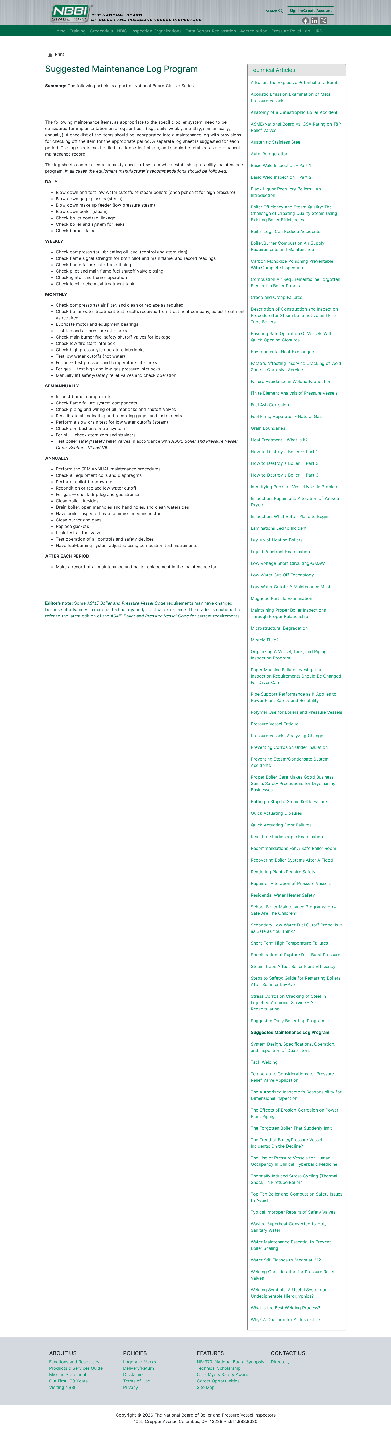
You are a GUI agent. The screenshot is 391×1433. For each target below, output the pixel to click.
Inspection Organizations (156, 31)
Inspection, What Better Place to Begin (289, 516)
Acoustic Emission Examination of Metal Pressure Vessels (291, 97)
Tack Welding (264, 1062)
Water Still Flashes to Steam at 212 (286, 1260)
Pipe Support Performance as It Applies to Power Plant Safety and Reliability (293, 697)
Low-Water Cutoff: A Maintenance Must (290, 586)
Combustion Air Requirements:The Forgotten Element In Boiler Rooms (295, 282)
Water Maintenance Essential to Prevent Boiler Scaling (291, 1245)
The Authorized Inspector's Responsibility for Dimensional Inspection (296, 1095)
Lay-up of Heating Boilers (276, 539)
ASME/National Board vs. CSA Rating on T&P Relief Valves (296, 127)
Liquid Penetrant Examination (280, 551)
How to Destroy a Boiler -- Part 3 (284, 475)
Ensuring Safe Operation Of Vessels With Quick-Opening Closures (291, 336)
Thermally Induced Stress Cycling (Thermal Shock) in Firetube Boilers (294, 1179)
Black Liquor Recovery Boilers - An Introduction (286, 192)
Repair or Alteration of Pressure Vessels (291, 883)
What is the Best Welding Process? (285, 1307)
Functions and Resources (74, 1361)
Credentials (101, 31)
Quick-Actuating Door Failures (281, 825)
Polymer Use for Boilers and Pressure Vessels (296, 712)
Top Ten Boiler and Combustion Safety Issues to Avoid (296, 1197)
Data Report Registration (211, 31)
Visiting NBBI (62, 1387)
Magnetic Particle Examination (281, 598)
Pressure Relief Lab (291, 31)
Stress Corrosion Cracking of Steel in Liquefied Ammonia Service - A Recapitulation (288, 1002)
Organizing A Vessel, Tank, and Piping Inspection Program (289, 655)
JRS (318, 31)
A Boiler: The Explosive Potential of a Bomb (295, 82)
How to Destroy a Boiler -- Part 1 (284, 451)
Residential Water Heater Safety (283, 895)
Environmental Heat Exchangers (283, 351)
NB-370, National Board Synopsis (230, 1361)
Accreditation (253, 31)
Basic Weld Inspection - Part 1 (281, 165)
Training (78, 31)
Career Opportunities (218, 1381)
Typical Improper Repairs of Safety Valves (293, 1212)
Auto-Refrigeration (269, 153)
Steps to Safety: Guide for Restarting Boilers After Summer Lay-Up (295, 981)
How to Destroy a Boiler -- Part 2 (284, 463)
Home (59, 31)
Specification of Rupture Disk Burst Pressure (295, 954)
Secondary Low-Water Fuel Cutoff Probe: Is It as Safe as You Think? (296, 928)
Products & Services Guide (76, 1368)
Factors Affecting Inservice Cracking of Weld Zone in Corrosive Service (296, 366)
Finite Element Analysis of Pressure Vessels (294, 393)
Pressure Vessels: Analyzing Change (287, 735)
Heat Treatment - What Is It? (279, 439)
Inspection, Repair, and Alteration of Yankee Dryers (295, 501)
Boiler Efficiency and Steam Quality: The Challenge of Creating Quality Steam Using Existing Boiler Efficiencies (294, 213)
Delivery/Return (138, 1368)
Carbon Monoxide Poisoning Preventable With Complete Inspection (292, 264)
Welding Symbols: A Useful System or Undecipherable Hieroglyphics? (289, 1293)
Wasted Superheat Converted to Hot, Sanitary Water (288, 1227)
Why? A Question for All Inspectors (286, 1319)
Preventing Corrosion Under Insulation (289, 747)
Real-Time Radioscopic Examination (287, 836)
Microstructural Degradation (279, 628)
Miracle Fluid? (264, 639)
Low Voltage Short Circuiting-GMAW (288, 563)
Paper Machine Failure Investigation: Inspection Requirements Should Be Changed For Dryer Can (296, 676)
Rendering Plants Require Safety (283, 871)
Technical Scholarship (218, 1368)
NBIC (122, 31)
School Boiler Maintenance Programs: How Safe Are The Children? (294, 910)
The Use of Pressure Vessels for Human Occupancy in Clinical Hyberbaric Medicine (294, 1161)
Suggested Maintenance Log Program (290, 1032)
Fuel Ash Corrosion (270, 404)
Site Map (206, 1387)
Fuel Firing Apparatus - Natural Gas (286, 416)
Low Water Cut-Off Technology (282, 575)
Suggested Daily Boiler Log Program (287, 1020)
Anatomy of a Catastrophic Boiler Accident (294, 112)
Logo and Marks (139, 1361)
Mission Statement (67, 1374)
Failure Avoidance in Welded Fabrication (291, 381)
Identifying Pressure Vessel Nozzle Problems (295, 486)
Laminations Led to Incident (279, 528)
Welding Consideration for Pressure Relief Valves (293, 1275)
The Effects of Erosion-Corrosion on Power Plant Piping (294, 1113)
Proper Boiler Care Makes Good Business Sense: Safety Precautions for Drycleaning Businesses (293, 783)
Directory (280, 1361)
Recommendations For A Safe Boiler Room (293, 848)
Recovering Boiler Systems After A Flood (292, 860)
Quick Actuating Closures (276, 813)
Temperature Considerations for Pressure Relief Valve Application (292, 1077)
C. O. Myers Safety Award (222, 1374)
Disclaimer (133, 1374)
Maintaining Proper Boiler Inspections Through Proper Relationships (288, 613)
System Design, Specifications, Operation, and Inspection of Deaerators (293, 1047)
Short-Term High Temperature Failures (289, 943)
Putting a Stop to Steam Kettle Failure (289, 801)
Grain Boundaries (268, 428)
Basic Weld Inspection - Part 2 (281, 177)
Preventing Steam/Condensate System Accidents (289, 762)
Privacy (130, 1387)
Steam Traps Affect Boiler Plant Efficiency (293, 966)
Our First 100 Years (68, 1381)
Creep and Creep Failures (276, 297)
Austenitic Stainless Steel (276, 142)
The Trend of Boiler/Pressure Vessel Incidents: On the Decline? (286, 1143)
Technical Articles (272, 70)
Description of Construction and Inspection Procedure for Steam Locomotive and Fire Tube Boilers (294, 315)
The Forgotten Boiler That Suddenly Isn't (291, 1128)
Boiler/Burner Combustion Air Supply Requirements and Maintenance (288, 246)
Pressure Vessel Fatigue (274, 723)
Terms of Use (136, 1381)
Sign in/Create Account (310, 10)
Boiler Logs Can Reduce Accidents (285, 231)
